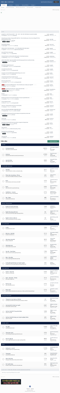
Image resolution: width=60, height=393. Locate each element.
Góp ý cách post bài (53, 358)
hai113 (53, 349)
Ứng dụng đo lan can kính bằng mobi (8, 131)
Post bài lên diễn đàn (53, 353)
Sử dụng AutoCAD (17, 66)
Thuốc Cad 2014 (4, 127)
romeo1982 (5, 82)
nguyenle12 (52, 34)
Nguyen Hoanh (54, 354)
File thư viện (14, 74)
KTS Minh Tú (5, 35)
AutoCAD (2, 7)
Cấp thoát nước (9, 245)
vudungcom (5, 106)
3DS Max (8, 169)
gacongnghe (5, 45)
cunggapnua (54, 327)
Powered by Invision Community (30, 391)
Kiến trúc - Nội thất (10, 233)
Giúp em (51, 262)
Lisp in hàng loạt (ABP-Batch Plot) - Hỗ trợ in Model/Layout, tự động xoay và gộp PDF (19, 84)
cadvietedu (53, 300)
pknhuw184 (53, 207)
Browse (33, 5)
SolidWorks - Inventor (11, 192)
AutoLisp (17, 5)
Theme (28, 388)
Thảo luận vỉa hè (9, 332)
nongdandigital (5, 66)
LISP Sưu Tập (4, 118)
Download (10, 5)
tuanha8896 (53, 187)
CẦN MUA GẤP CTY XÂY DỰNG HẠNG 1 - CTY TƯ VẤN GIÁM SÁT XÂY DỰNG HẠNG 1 (15, 48)
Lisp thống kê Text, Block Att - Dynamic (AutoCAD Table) (15, 88)
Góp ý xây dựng (9, 358)
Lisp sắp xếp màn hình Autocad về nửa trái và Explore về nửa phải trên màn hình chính (16, 113)
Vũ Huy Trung (5, 78)
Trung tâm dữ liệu (38, 7)
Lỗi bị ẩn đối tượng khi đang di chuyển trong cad (10, 76)
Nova (7, 186)
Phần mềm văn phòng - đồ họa (15, 128)
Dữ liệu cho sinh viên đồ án (12, 206)
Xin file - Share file (17, 110)
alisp (52, 359)
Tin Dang (53, 170)
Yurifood (53, 228)
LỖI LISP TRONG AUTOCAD (6, 101)
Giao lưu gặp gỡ (9, 338)
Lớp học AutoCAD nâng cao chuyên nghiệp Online (17, 317)
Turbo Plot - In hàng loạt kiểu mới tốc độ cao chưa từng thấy (11, 105)
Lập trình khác (14, 53)
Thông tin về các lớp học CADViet (13, 299)
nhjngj (51, 93)
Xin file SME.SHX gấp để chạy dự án (8, 65)
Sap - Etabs (8, 197)
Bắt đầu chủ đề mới (53, 141)
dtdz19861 (51, 39)
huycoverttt (53, 246)
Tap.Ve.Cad (51, 44)
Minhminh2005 (54, 365)
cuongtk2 (4, 53)
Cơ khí (7, 227)
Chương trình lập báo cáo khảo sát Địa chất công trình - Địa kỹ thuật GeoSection (15, 56)
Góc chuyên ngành (30, 7)
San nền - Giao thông (10, 251)
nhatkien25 (4, 137)
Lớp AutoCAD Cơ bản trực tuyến (13, 305)
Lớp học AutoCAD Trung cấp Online (14, 311)
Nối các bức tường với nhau (6, 80)
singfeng (51, 84)
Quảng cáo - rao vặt (10, 348)
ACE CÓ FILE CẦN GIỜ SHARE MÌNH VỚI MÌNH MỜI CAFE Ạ (11, 109)
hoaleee (4, 74)
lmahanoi (53, 333)
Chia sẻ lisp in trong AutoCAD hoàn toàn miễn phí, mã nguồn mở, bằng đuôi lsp (15, 122)
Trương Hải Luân (5, 110)
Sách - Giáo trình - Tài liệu (11, 277)
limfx (52, 258)
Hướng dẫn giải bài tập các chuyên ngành (15, 262)
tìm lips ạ (3, 93)
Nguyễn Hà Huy (5, 123)
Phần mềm (15, 35)
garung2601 (5, 61)
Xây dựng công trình (10, 239)
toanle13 (53, 263)
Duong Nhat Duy (52, 89)
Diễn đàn (4, 5)
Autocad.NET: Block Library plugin (7, 52)
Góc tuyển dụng (9, 364)
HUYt (3, 128)
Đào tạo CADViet (25, 5)
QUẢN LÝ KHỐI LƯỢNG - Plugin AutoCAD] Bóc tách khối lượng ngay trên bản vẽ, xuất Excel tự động (18, 60)
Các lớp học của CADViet (6, 295)
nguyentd (4, 49)
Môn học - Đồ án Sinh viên (20, 7)
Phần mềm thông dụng (10, 7)
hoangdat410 (54, 240)
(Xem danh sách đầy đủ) (25, 369)
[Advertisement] (30, 22)
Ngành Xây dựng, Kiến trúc (19, 49)
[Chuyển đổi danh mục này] (57, 144)
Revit (7, 180)
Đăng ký (56, 1)
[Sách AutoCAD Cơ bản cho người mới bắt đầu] (1, 12)
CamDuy (4, 40)
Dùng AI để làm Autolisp (6, 44)
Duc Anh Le (5, 119)
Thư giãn (8, 326)
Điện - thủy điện (9, 257)
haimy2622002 (54, 181)
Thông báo (8, 353)
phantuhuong (5, 57)
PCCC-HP (4, 102)
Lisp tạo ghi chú (4, 136)
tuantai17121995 (54, 306)
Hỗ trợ (3, 344)
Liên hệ (32, 388)
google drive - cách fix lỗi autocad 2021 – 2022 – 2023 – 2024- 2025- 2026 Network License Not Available (19, 34)
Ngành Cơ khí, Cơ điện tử (11, 218)
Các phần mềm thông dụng (7, 166)
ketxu (52, 219)
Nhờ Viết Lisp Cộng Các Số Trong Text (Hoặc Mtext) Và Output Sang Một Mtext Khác (16, 97)
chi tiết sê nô (52, 206)
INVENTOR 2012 (53, 191)
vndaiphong (54, 198)
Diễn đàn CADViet (7, 2)
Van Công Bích (54, 192)
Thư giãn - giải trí (5, 323)
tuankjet (4, 70)
